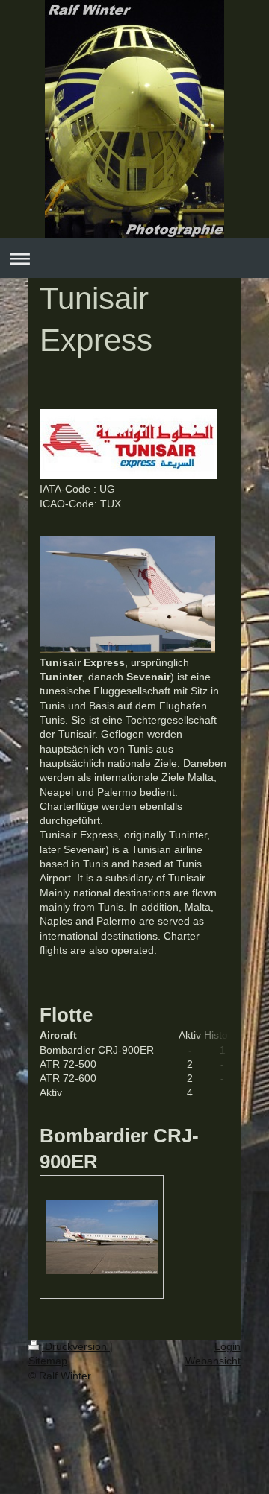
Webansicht (213, 1361)
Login (227, 1346)
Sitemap (47, 1361)
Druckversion (76, 1346)
